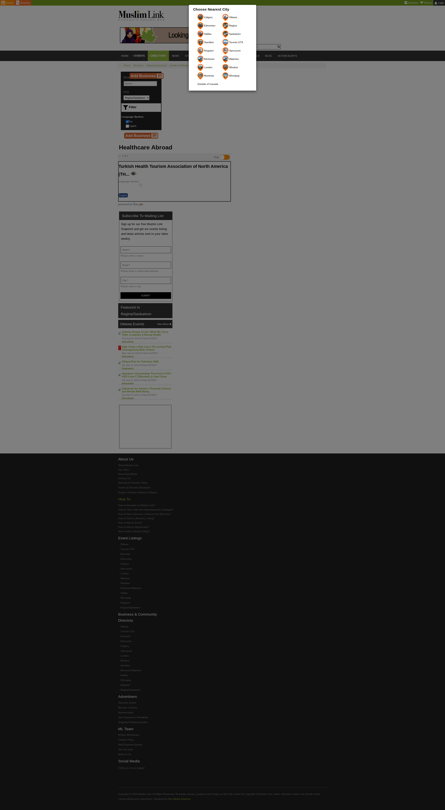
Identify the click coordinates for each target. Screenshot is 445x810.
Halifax (207, 34)
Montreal (208, 75)
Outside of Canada (207, 84)
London (207, 67)
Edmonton (209, 25)
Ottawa (232, 17)
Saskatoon (234, 34)
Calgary (208, 17)
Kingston (208, 50)
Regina (232, 25)
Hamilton (208, 42)
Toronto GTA (235, 42)
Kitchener (209, 59)
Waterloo (233, 59)
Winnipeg (233, 75)
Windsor (233, 67)
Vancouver (234, 50)
